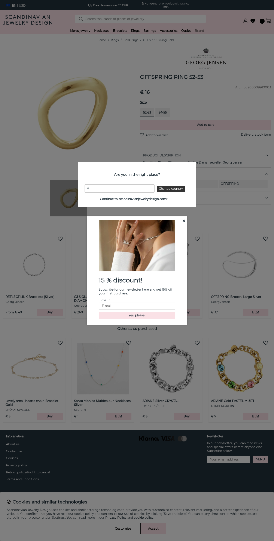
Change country (171, 189)
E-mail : (104, 300)
